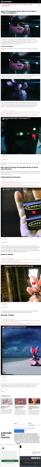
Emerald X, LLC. (30, 462)
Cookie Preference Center (10, 463)
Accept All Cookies (9, 460)
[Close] (18, 446)
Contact (33, 454)
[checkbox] (27, 443)
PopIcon (4, 391)
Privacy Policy (33, 428)
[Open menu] (39, 2)
